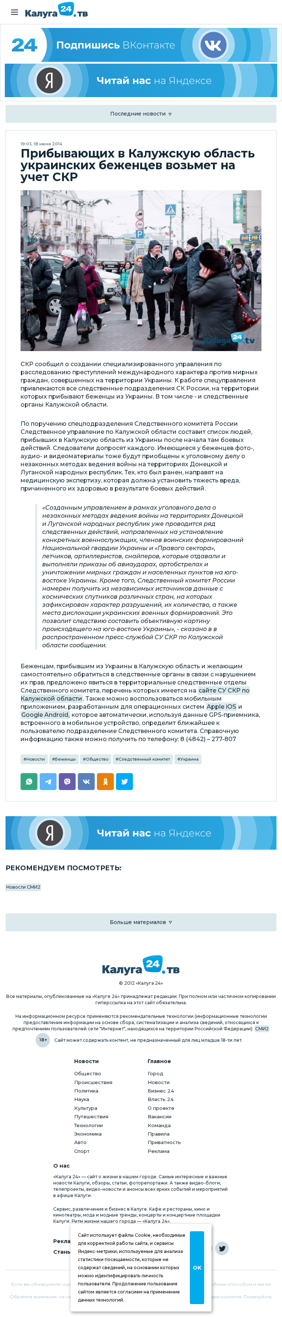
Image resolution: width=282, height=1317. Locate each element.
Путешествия (91, 1116)
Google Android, (45, 714)
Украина (189, 759)
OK (197, 1267)
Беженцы (65, 759)
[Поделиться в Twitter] (124, 781)
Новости (35, 759)
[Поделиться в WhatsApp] (29, 781)
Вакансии (159, 1116)
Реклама (159, 1151)
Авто (80, 1142)
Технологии (88, 1125)
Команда (159, 1125)
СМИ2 (262, 1028)
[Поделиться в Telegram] (48, 781)
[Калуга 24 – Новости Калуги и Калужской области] (56, 10)
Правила (159, 1134)
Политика (86, 1091)
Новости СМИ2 (23, 887)
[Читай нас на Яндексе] (141, 81)
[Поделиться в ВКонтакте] (86, 781)
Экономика (88, 1134)
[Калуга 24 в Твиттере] (222, 1248)
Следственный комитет (144, 759)
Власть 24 (161, 1099)
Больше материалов (138, 922)
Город (155, 1073)
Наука (81, 1099)
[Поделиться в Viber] (67, 781)
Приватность (164, 1142)
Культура (85, 1108)
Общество (97, 759)
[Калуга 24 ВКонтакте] (141, 45)
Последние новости (138, 113)
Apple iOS (221, 706)
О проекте (161, 1108)
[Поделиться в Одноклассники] (105, 781)
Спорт (82, 1151)
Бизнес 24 (161, 1091)
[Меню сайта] (14, 12)
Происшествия (93, 1082)
